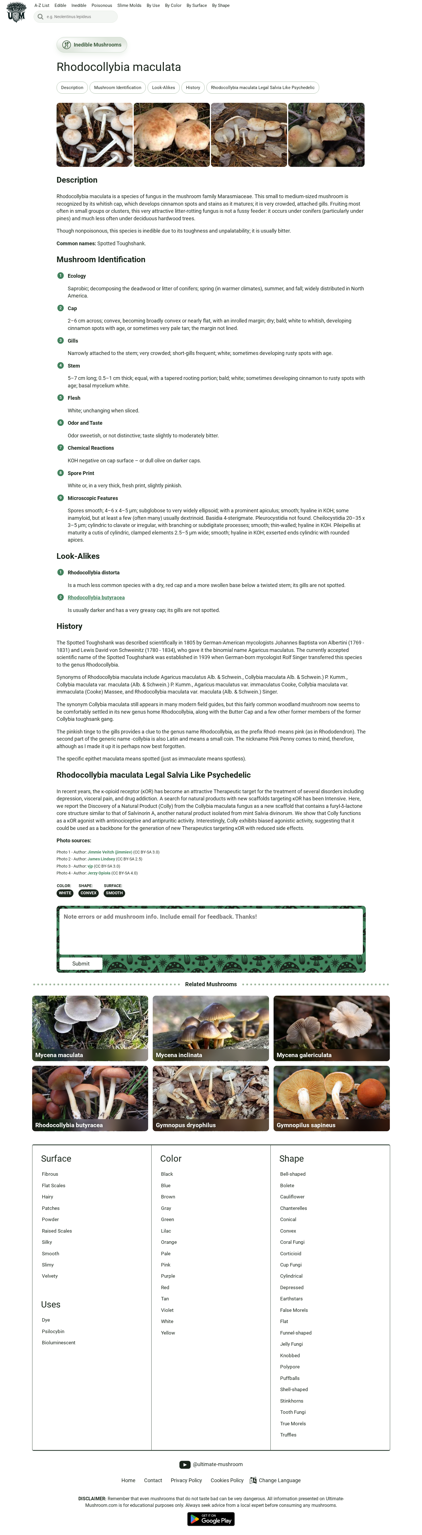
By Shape (221, 5)
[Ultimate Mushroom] (16, 12)
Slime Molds (129, 5)
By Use (153, 5)
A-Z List (41, 5)
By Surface (197, 5)
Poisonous (102, 5)
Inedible (78, 5)
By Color (173, 5)
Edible (60, 5)
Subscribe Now (211, 773)
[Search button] (40, 17)
